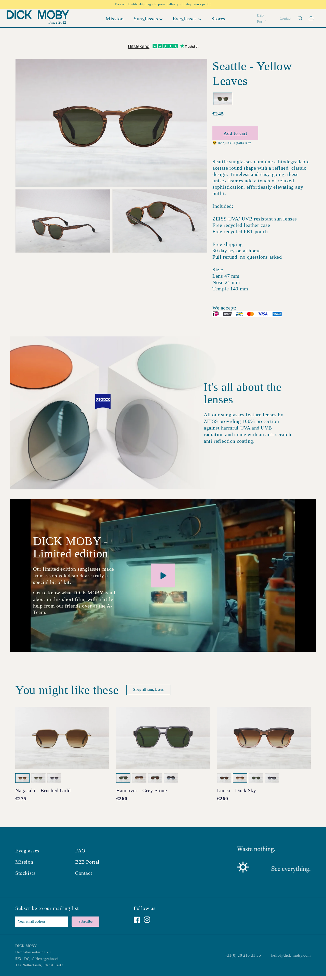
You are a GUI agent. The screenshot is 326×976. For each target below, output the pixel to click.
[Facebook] (137, 919)
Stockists (25, 873)
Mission (24, 862)
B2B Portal (87, 862)
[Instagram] (147, 919)
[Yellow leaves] (222, 99)
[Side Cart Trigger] (311, 18)
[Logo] (37, 18)
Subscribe (85, 921)
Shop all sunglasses (148, 689)
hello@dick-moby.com (291, 955)
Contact (83, 873)
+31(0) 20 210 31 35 (243, 955)
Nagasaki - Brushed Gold (43, 790)
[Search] (297, 18)
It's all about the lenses (242, 393)
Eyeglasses (27, 850)
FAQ (80, 850)
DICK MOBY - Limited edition (70, 547)
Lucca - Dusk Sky (236, 790)
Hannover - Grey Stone (141, 790)
